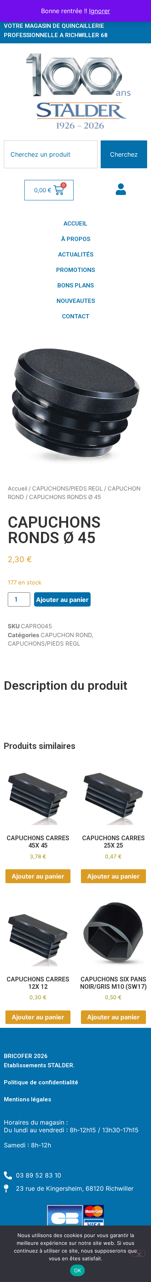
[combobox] (51, 154)
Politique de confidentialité (41, 1082)
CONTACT (75, 316)
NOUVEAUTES (76, 300)
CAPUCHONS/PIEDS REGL (67, 488)
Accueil (17, 488)
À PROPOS (75, 239)
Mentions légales (27, 1099)
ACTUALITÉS (75, 254)
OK (77, 1270)
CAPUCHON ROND (66, 635)
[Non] (138, 1253)
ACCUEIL (75, 223)
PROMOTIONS (75, 270)
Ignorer (99, 11)
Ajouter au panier (62, 599)
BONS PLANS (75, 285)
